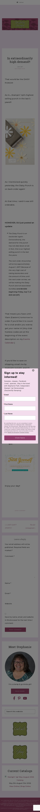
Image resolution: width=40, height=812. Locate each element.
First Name (8, 404)
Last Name (8, 413)
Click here (20, 438)
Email (6, 394)
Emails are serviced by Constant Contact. (18, 432)
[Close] (33, 370)
